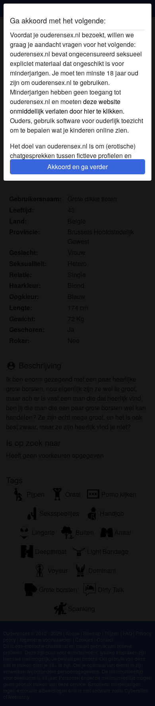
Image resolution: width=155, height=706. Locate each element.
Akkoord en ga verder (77, 166)
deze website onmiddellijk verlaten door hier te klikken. (67, 106)
